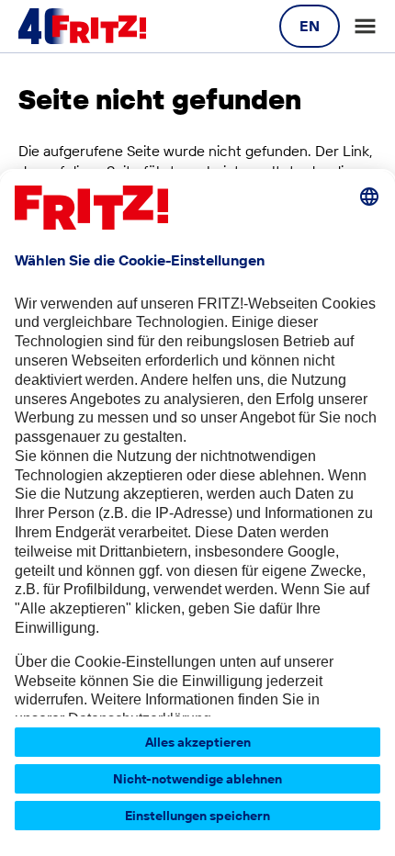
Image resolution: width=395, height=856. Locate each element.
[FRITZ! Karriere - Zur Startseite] (82, 26)
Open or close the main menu (365, 26)
